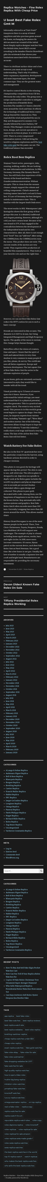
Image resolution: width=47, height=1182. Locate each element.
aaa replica (9, 1016)
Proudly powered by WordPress (17, 1178)
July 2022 (10, 662)
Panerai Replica (13, 810)
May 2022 (10, 668)
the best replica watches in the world (20, 1152)
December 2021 (12, 683)
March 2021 (11, 710)
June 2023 (10, 629)
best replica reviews (31, 1021)
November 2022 (12, 650)
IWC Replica (11, 797)
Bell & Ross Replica (14, 776)
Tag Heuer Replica (14, 825)
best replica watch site (14, 1025)
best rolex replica (32, 1030)
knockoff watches (12, 1093)
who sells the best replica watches (19, 1166)
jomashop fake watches (14, 1089)
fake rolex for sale (28, 1052)
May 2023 (10, 632)
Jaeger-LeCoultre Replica (17, 800)
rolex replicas (10, 1129)
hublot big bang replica (14, 1080)
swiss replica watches (13, 1148)
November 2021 (12, 686)
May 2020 (10, 740)
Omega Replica (12, 807)
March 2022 (11, 674)
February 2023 (12, 641)
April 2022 (10, 671)
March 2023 (11, 638)
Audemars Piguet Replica (17, 773)
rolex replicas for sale (28, 1129)
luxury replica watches (14, 1098)
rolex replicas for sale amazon (17, 1134)
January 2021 (11, 716)
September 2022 (13, 656)
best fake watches (12, 1021)
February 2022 (12, 677)
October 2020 (11, 725)
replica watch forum (13, 1116)
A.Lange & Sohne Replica (17, 770)
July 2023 (10, 626)
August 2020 (11, 731)
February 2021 (12, 713)
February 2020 (12, 749)
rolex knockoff (31, 1125)
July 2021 (9, 698)
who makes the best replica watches (20, 1161)
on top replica (35, 1102)
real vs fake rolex (11, 1107)
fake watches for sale (13, 1066)
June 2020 (10, 737)
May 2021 (10, 704)
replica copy (27, 1107)
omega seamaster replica (15, 1102)
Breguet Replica (13, 782)
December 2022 (12, 647)
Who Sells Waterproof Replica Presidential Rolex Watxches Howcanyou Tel (24, 989)
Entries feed (11, 852)
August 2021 (11, 695)
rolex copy (37, 1120)
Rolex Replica (29, 569)
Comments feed (13, 855)
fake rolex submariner (14, 1057)
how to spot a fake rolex (14, 1075)
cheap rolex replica (12, 1043)
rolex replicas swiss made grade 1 (18, 1139)
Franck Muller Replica (16, 791)
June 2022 (10, 665)
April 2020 (10, 743)
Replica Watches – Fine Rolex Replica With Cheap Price (23, 9)
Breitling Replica (13, 785)
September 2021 (12, 692)
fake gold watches (34, 1048)
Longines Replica (13, 803)
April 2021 (10, 707)
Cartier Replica (12, 788)
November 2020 (13, 722)
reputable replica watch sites (17, 1120)
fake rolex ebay (11, 1052)
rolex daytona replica (13, 1125)
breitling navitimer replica (15, 1034)
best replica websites (13, 1030)
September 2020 (13, 728)
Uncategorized (12, 828)
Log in (8, 849)
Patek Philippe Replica (16, 813)
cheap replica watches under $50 (19, 1039)
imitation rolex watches (14, 1084)
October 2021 (11, 689)
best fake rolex (22, 1016)
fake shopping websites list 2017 (18, 1061)
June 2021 (10, 701)
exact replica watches (13, 1048)
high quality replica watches (16, 1071)
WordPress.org (12, 858)
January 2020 (11, 752)
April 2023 (10, 635)
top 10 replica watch (13, 1157)
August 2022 (11, 659)
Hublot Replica (12, 794)
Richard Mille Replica (15, 819)
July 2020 (10, 734)
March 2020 (11, 746)
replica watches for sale (14, 1111)
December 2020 (12, 719)
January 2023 (11, 644)
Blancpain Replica (14, 779)
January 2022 (11, 680)
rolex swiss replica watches (16, 1143)
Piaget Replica (12, 816)
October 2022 (11, 653)
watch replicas (31, 1157)
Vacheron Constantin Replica (19, 831)
